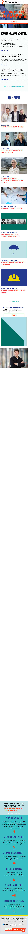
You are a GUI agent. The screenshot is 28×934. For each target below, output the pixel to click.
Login (10, 2)
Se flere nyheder (14, 301)
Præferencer (15, 924)
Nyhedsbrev (14, 2)
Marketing (14, 925)
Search (18, 2)
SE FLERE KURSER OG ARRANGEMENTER (14, 86)
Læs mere (14, 315)
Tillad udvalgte (9, 929)
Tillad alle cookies (18, 929)
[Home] (2, 2)
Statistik (22, 924)
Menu (21, 2)
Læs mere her (14, 21)
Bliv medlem (6, 2)
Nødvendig (6, 924)
